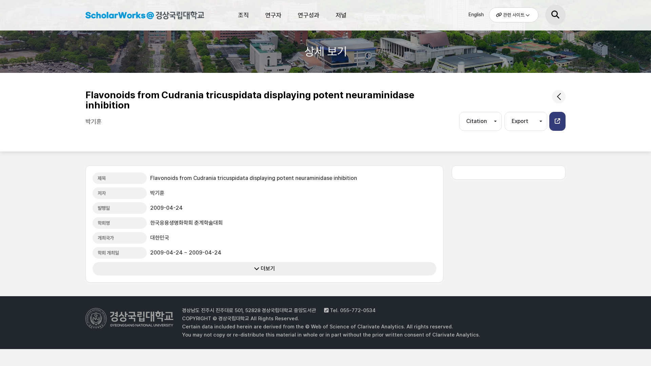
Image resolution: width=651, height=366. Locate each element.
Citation (476, 121)
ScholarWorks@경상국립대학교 (141, 16)
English (476, 14)
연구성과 (308, 15)
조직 (243, 15)
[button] (557, 121)
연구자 (273, 15)
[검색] (555, 15)
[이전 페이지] (559, 96)
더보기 (267, 268)
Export (520, 121)
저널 (341, 15)
